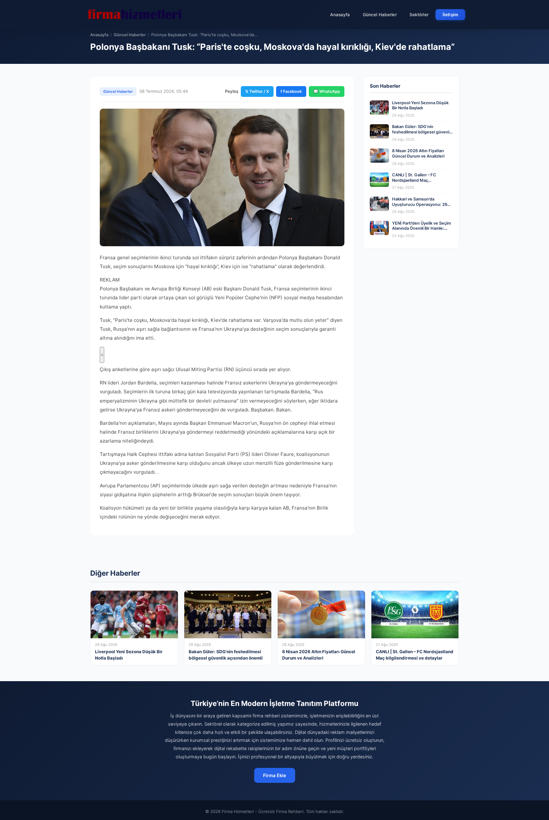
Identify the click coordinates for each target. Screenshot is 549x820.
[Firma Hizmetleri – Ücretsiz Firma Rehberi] (134, 14)
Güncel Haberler (380, 14)
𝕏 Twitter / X (257, 91)
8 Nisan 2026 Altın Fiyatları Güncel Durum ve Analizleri (418, 153)
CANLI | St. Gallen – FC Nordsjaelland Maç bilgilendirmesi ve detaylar (417, 180)
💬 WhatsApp (326, 91)
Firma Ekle (274, 775)
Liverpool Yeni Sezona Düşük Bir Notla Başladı (420, 105)
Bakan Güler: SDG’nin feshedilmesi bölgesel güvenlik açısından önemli (422, 131)
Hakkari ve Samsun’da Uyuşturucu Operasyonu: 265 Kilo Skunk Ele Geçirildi (421, 204)
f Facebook (291, 91)
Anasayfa (340, 14)
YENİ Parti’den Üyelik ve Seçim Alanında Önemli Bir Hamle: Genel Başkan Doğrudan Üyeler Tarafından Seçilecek (421, 231)
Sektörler (419, 14)
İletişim (450, 14)
